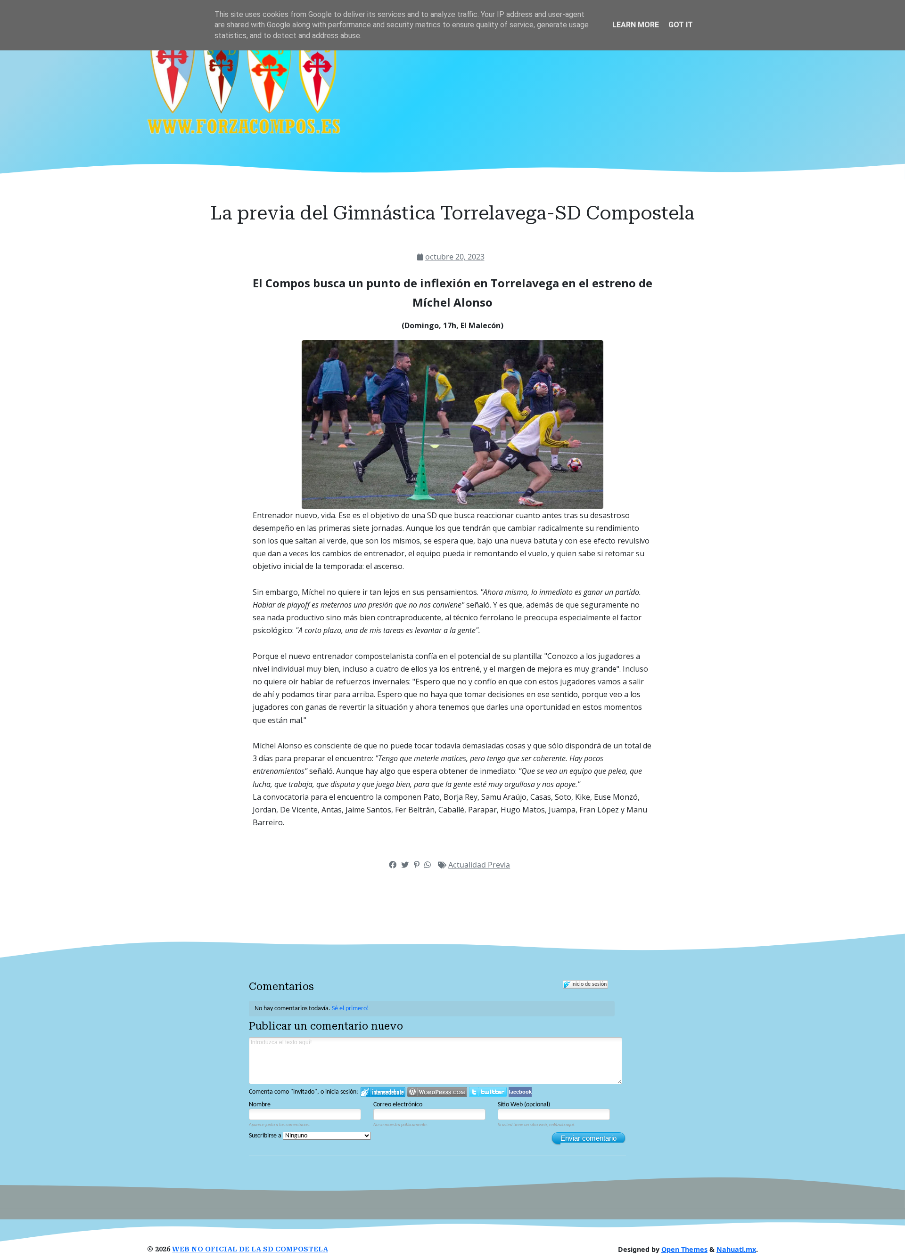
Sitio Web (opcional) (524, 1105)
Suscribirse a (266, 1136)
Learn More (635, 24)
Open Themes (684, 1249)
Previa (499, 865)
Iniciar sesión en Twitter (488, 1092)
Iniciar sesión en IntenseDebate (383, 1092)
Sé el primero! (350, 1009)
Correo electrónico (397, 1105)
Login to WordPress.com (437, 1092)
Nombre (260, 1105)
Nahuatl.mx (736, 1249)
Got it (680, 24)
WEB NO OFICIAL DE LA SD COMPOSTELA (250, 1249)
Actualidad (468, 865)
